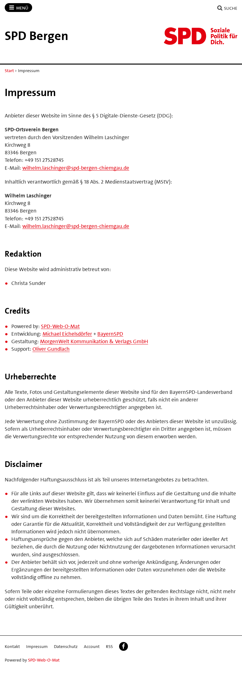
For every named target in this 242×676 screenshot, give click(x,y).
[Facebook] (123, 646)
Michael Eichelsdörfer (67, 333)
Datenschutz (66, 646)
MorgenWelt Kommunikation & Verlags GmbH (94, 341)
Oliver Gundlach (51, 348)
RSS (109, 646)
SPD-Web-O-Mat (60, 326)
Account (92, 646)
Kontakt (12, 646)
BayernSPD (110, 333)
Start (9, 70)
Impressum (37, 646)
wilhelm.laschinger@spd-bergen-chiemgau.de (75, 167)
